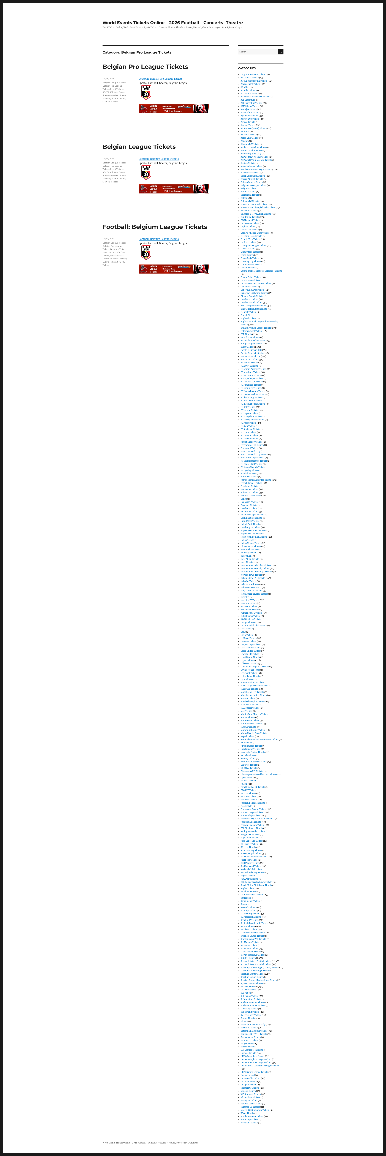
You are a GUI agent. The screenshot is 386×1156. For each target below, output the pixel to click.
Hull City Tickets (248, 552)
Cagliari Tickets (248, 226)
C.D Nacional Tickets (250, 220)
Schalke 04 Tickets (250, 920)
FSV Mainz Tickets (249, 489)
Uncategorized (248, 1075)
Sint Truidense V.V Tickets (253, 939)
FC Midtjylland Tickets (251, 416)
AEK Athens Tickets (250, 106)
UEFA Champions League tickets (256, 1059)
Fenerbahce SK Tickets (252, 442)
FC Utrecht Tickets (249, 438)
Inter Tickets (247, 562)
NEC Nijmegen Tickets (251, 746)
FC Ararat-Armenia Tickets (254, 369)
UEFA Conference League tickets (256, 1062)
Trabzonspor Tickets (251, 1037)
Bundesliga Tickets (250, 217)
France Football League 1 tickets (256, 480)
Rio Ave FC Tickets (249, 879)
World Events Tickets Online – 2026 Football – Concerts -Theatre (173, 22)
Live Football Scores (250, 670)
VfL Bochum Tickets (250, 1097)
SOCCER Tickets (110, 92)
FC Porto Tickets (248, 423)
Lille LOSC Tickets (249, 663)
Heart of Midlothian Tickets (254, 537)
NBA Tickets (246, 742)
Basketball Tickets (249, 172)
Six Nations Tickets (250, 942)
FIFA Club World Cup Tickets (254, 454)
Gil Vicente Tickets (250, 511)
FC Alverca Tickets (249, 366)
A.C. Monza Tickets (250, 77)
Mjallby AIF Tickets (250, 704)
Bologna (245, 198)
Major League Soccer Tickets (254, 685)
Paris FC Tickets (248, 793)
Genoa (244, 499)
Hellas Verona (247, 540)
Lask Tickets (247, 628)
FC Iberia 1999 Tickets (251, 397)
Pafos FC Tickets (248, 780)
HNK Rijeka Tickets (250, 549)
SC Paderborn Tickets (251, 917)
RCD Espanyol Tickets (251, 853)
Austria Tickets (248, 163)
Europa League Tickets (251, 343)
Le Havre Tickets (249, 638)
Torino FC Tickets (249, 1027)
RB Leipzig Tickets (249, 844)
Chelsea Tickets (248, 248)
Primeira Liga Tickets (251, 822)
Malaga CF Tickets (249, 689)
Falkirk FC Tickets (249, 362)
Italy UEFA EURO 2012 (251, 587)
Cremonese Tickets (250, 264)
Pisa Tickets (246, 806)
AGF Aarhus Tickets (250, 112)
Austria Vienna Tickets (251, 166)
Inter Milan (246, 556)
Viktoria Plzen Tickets (251, 1103)
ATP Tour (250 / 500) (251, 153)
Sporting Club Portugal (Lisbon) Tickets (260, 967)
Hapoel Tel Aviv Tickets (252, 533)
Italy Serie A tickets (250, 584)
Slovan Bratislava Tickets (253, 955)
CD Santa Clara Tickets (251, 236)
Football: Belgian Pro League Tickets (160, 78)
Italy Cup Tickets (248, 581)
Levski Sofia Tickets (250, 657)
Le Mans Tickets (248, 641)
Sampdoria (246, 898)
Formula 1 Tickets (249, 476)
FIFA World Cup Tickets (252, 457)
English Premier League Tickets (256, 328)
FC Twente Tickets (249, 435)
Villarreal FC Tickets (250, 1107)
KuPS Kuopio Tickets (250, 616)
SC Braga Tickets (249, 910)
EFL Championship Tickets (253, 305)
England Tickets (248, 318)
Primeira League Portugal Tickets (256, 818)
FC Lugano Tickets (249, 413)
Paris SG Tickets (248, 796)
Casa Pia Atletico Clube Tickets (255, 233)
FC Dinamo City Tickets (252, 381)
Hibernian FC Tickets (251, 546)
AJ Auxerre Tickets (249, 115)
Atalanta (245, 141)
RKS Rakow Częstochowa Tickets (256, 882)
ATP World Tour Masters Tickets (256, 160)
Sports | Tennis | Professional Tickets (259, 980)
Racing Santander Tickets (253, 831)
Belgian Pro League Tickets (145, 66)
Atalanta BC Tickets (250, 144)
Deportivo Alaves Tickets (252, 290)
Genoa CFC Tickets (249, 502)
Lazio (243, 632)
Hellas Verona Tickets (251, 543)
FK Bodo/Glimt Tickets (252, 464)
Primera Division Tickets (252, 825)
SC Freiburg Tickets (250, 913)
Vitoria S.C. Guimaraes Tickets (255, 1110)
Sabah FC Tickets (249, 891)
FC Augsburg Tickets (250, 372)
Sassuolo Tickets (249, 907)
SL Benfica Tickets (249, 948)
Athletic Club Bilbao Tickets (254, 147)
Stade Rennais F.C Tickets (253, 1005)
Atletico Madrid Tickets (252, 150)
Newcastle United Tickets (253, 752)
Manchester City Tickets (252, 692)
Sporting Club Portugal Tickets (255, 970)
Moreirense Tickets (250, 720)
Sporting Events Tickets (114, 98)
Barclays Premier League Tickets (256, 169)
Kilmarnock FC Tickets (251, 613)
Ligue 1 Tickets (248, 660)
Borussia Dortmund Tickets (254, 204)
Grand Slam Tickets (250, 521)
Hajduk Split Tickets (250, 524)
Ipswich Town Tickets (251, 575)
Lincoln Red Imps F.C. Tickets (255, 666)
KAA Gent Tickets (249, 606)
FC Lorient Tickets (249, 410)
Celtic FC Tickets (248, 242)
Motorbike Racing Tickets (253, 730)
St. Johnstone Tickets (251, 999)
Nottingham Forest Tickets (254, 761)
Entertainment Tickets (251, 331)
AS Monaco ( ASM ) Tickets (254, 128)
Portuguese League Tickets (253, 809)
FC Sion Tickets (248, 426)
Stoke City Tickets (249, 1008)
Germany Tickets (249, 505)
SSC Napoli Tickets (249, 996)
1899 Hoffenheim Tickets (253, 74)
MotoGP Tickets (248, 727)
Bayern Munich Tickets (252, 179)
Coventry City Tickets (251, 261)
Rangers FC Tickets (250, 834)
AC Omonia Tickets (250, 93)
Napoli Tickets (247, 736)
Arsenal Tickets (248, 125)
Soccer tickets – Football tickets (256, 961)
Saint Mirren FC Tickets (252, 894)
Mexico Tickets (248, 698)
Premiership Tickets (250, 815)
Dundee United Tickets (252, 302)
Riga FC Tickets (248, 875)
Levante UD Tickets (250, 654)
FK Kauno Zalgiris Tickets (253, 467)
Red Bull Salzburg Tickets (253, 872)
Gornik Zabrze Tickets (251, 518)
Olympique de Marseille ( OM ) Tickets (259, 774)
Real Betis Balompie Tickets (254, 856)
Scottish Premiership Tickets (255, 923)
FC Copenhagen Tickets (252, 378)
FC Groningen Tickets (251, 388)
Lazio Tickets (247, 635)
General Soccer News (251, 495)
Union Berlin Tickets (251, 1078)
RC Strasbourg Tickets (251, 850)
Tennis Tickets (248, 1018)
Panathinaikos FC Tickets (253, 787)
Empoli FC (245, 315)
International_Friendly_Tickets (256, 571)
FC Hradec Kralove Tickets (253, 394)
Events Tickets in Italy (251, 350)
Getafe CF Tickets (249, 508)
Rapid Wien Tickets (250, 837)
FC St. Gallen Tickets (250, 429)
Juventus (245, 597)
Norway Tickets (248, 758)
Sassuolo (245, 904)
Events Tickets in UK (250, 356)
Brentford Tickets (249, 210)
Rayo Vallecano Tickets (252, 841)
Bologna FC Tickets (250, 201)
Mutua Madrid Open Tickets (254, 733)
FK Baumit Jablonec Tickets (254, 461)
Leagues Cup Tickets (250, 644)
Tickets (244, 1021)
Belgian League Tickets (114, 82)
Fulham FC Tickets (249, 492)
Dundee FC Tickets (249, 299)
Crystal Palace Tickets (251, 277)
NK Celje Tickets (248, 755)
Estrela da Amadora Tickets (254, 340)
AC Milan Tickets (249, 90)
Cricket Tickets (248, 267)
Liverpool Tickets (249, 673)
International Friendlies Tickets (256, 565)
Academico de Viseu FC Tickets (255, 96)
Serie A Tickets (248, 926)
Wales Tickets (247, 1113)
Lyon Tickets (247, 679)
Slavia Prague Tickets (251, 951)
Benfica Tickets (248, 191)
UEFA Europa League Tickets (254, 1072)
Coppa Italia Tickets (250, 258)
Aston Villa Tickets (250, 138)
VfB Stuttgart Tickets (251, 1094)
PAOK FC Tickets (248, 790)
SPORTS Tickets (110, 101)
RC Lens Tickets (248, 847)
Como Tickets (247, 255)
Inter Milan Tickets (250, 559)
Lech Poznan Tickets (251, 647)
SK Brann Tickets (249, 945)
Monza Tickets (248, 717)
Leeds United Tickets (251, 651)
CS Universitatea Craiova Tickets (256, 283)
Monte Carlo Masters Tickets (254, 714)
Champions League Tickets (253, 245)
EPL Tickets (246, 334)
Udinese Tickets (248, 1053)
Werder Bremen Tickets (252, 1116)
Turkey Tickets (248, 1046)
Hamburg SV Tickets (250, 527)
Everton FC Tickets (250, 359)
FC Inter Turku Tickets (251, 400)
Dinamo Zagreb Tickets (252, 296)
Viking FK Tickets (249, 1100)
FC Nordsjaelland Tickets (252, 419)
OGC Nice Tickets (249, 768)
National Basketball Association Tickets (259, 739)
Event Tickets (116, 89)
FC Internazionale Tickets (253, 404)
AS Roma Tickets (249, 134)
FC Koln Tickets (248, 407)
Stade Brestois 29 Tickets (253, 1002)
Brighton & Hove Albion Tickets (256, 214)
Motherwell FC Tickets (251, 723)
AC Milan (245, 87)
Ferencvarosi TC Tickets (252, 445)
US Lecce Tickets (249, 1081)
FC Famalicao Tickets (251, 385)
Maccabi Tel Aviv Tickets (252, 682)
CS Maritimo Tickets (250, 280)
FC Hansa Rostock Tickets (253, 391)
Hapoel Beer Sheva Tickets (253, 530)
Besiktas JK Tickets (250, 195)
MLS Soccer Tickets (250, 708)
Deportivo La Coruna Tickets (254, 293)
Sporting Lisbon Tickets (252, 977)
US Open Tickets (248, 1084)
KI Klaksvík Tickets (250, 609)
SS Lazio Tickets (248, 989)
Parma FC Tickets (249, 799)
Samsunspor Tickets (250, 901)
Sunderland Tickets (250, 1012)
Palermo (245, 784)
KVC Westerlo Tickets (251, 619)
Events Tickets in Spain (252, 353)
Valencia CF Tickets (250, 1088)
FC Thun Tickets (248, 432)
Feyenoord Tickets (249, 448)
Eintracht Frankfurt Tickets (254, 309)
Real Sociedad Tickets (251, 866)
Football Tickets (248, 473)
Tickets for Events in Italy (253, 1024)
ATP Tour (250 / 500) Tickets (255, 157)
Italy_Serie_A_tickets (252, 590)
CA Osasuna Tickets (250, 223)
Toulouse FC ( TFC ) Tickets (254, 1034)
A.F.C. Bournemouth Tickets (254, 81)
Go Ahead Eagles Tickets (252, 514)
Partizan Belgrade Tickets (253, 803)
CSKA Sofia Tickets (250, 286)
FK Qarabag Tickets (250, 470)
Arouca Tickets (248, 122)
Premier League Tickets (252, 812)
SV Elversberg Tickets (251, 1015)
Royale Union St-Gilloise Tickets (256, 885)
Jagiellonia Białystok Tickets (254, 594)
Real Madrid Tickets (250, 863)
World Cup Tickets (249, 1119)
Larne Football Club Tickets (254, 625)
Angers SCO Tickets (250, 119)
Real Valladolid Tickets (251, 869)
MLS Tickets (247, 711)
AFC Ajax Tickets (249, 109)
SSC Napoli (246, 993)
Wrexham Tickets (249, 1122)
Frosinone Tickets (249, 486)
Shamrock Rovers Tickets (253, 932)
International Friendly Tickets (255, 568)
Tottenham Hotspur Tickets (254, 1031)
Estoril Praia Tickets (250, 337)
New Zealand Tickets (251, 749)
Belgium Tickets (118, 249)
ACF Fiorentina (248, 100)
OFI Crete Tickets (249, 765)
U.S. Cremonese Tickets (252, 1050)
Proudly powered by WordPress (183, 1143)
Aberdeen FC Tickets (250, 84)
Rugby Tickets (247, 888)
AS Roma (245, 131)
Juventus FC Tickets (250, 600)
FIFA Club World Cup (250, 451)
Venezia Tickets (248, 1091)
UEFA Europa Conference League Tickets (260, 1065)
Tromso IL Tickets (249, 1040)
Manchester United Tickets (254, 695)
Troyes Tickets (248, 1043)
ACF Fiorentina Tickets (252, 103)
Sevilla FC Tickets (249, 929)
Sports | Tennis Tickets (252, 983)
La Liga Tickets (248, 622)
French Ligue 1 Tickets (251, 483)
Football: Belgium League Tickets (159, 158)
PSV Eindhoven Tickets (252, 828)
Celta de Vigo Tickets (250, 239)
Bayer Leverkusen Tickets (253, 176)
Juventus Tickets (249, 603)
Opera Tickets (247, 777)
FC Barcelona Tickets (251, 375)
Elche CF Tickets (248, 312)
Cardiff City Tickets (250, 229)
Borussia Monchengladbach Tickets (258, 207)
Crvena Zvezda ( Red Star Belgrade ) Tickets (261, 271)
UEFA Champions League (253, 1056)
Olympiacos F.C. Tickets (252, 771)
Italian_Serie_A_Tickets (253, 578)
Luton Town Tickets (250, 676)
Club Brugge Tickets (250, 252)
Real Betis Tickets (249, 860)
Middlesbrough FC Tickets (253, 701)
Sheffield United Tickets (252, 936)
